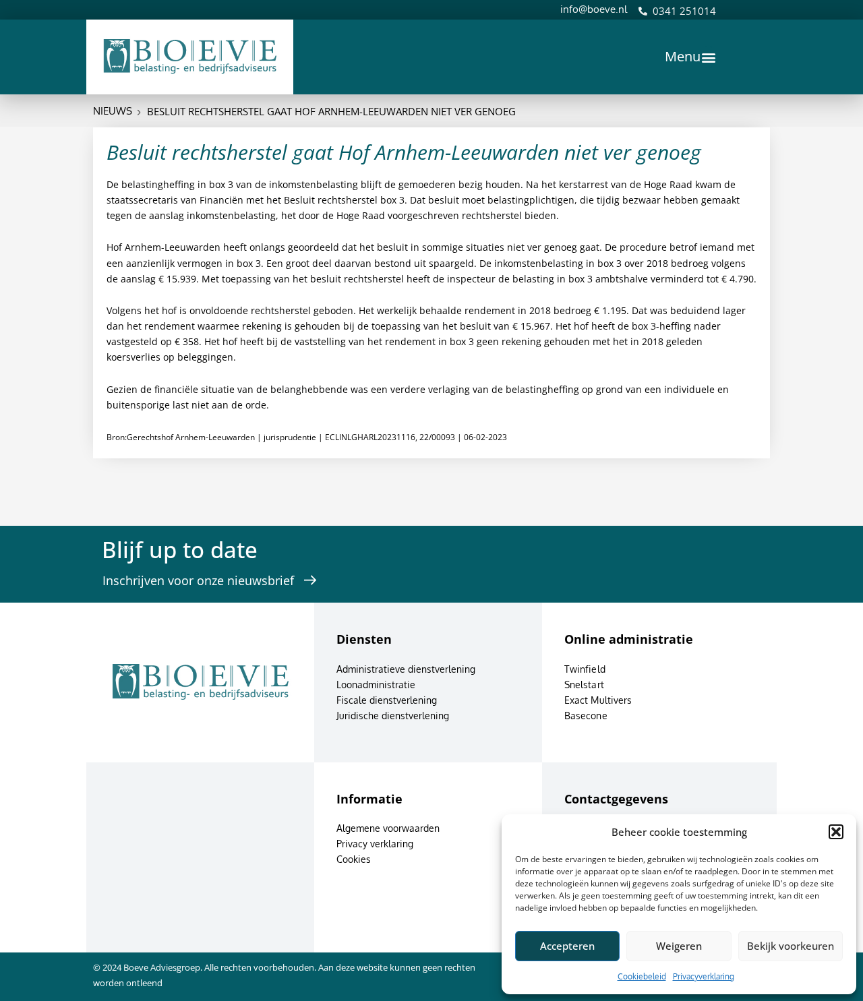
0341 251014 (684, 11)
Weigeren (679, 945)
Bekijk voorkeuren (790, 945)
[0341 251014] (642, 11)
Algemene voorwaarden (388, 828)
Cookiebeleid (642, 976)
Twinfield (584, 669)
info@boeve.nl (593, 9)
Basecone (585, 715)
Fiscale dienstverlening (386, 700)
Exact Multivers (598, 700)
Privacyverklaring (703, 976)
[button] (836, 832)
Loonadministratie (375, 684)
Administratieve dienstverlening (405, 669)
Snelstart (584, 684)
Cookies (353, 859)
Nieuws (112, 110)
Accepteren (567, 945)
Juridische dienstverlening (392, 715)
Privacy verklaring (374, 843)
